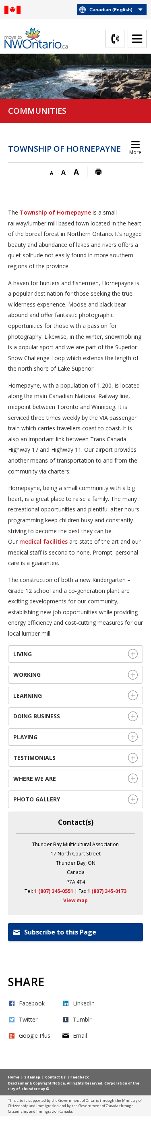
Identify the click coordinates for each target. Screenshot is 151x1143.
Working (27, 674)
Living (22, 654)
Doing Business (37, 716)
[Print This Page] (98, 172)
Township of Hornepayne (55, 212)
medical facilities (43, 541)
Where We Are (35, 778)
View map (75, 900)
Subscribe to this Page (60, 932)
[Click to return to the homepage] (39, 38)
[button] (51, 172)
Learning (28, 695)
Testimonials (35, 757)
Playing (25, 737)
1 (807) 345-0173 (106, 891)
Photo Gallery (36, 799)
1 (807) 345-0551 (53, 891)
